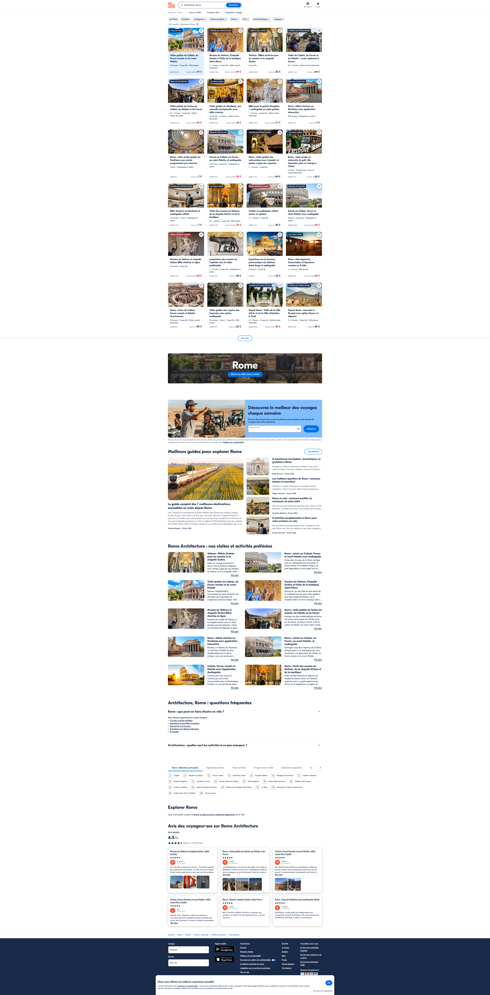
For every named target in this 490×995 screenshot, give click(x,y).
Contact (243, 948)
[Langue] (308, 4)
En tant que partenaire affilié (309, 963)
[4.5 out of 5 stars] (175, 843)
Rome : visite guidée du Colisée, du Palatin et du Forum (244, 852)
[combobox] (202, 5)
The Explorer (287, 968)
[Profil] (318, 4)
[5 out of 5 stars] (192, 858)
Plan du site (244, 972)
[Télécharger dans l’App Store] (224, 959)
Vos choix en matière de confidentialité (255, 960)
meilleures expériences (225, 815)
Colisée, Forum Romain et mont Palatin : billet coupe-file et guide (295, 852)
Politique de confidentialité (233, 442)
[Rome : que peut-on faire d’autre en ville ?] (319, 711)
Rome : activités (201, 935)
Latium (188, 935)
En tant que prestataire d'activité (309, 949)
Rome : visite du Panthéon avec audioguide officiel (297, 899)
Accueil (171, 935)
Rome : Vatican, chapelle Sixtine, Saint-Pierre (242, 899)
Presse (284, 960)
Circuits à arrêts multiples (181, 720)
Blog (283, 956)
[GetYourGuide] (171, 5)
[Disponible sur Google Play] (224, 949)
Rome (196, 815)
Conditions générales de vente (252, 964)
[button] (186, 52)
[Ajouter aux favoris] (201, 30)
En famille (174, 732)
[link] (186, 52)
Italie (179, 935)
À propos (285, 948)
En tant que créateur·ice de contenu (310, 956)
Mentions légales (246, 952)
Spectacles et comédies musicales (184, 723)
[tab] (185, 767)
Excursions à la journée (180, 726)
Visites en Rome (219, 935)
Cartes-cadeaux (288, 964)
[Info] (197, 24)
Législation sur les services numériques (255, 968)
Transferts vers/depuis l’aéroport (184, 729)
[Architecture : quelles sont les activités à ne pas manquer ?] (319, 745)
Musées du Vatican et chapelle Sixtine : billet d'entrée (189, 852)
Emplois (285, 952)
